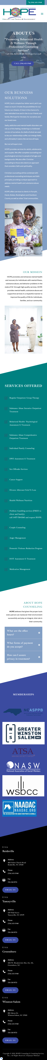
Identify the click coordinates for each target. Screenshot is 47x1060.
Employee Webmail (33, 1055)
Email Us (10, 890)
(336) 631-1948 (36, 2)
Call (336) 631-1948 (22, 63)
